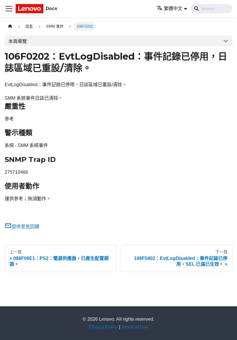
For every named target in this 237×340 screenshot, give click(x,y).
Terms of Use (134, 326)
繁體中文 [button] (173, 8)
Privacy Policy (103, 326)
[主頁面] (10, 26)
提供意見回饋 (25, 226)
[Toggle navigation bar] (9, 8)
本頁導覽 (17, 41)
